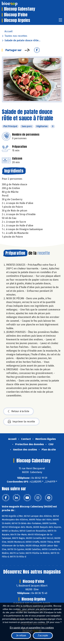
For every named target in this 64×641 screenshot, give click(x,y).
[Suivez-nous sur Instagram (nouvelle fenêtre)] (38, 498)
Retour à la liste (20, 411)
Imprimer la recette (23, 421)
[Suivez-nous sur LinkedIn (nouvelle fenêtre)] (16, 498)
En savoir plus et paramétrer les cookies (32, 627)
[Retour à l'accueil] (14, 4)
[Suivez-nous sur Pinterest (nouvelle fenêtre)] (49, 498)
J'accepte (43, 635)
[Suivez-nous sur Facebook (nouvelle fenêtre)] (6, 498)
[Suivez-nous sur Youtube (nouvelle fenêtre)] (27, 498)
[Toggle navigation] (60, 21)
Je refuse (21, 635)
